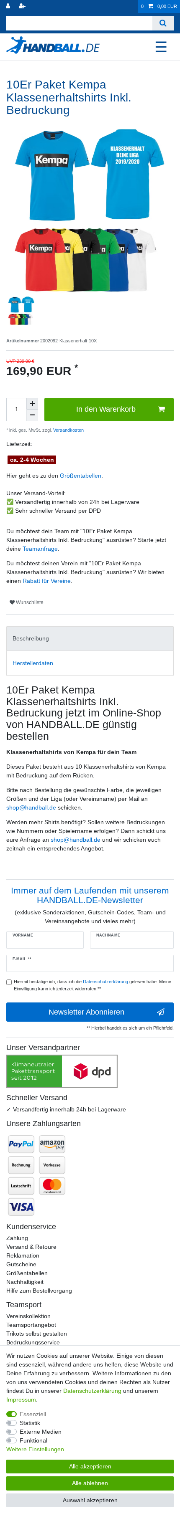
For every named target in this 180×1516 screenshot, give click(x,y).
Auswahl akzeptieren (90, 1500)
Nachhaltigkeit (25, 1281)
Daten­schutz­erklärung (92, 1390)
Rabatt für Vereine (47, 580)
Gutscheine (21, 1264)
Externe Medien (41, 1431)
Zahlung (17, 1238)
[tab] (90, 638)
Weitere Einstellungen (35, 1449)
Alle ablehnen (90, 1483)
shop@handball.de (31, 807)
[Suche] (163, 23)
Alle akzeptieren (90, 1466)
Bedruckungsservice (33, 1342)
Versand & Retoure (31, 1246)
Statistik (30, 1423)
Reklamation (22, 1255)
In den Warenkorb (106, 409)
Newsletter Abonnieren (86, 1012)
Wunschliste (29, 602)
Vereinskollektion (28, 1316)
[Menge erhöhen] (32, 404)
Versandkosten (68, 430)
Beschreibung (31, 638)
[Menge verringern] (32, 415)
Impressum (21, 1399)
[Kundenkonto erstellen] (23, 6)
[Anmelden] (9, 6)
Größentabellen (80, 475)
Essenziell (33, 1414)
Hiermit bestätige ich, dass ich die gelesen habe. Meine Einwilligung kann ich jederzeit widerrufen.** (92, 985)
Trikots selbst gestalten (36, 1333)
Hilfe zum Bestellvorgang (39, 1290)
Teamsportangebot (31, 1324)
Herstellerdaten (33, 663)
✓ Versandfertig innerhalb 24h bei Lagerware (66, 1109)
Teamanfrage (40, 548)
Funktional (33, 1440)
